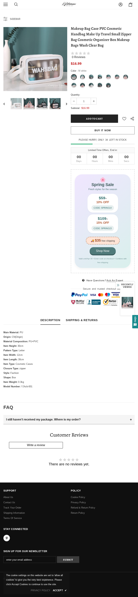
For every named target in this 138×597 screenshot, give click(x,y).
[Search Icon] (16, 4)
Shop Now (102, 250)
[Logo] (69, 4)
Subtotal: (75, 108)
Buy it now (103, 130)
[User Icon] (120, 4)
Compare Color (57, 85)
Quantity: (75, 94)
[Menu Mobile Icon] (5, 4)
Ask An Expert (115, 280)
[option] (35, 59)
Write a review (36, 445)
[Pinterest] (6, 538)
